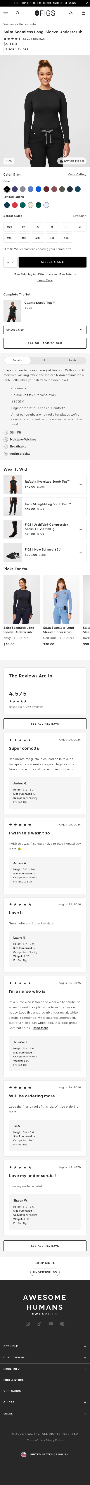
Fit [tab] (45, 360)
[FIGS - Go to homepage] (45, 13)
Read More (40, 1028)
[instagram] (28, 1324)
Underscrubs (27, 24)
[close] (87, 3)
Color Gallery (77, 174)
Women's (9, 24)
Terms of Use (35, 1440)
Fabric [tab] (72, 360)
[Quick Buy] (81, 484)
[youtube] (51, 1324)
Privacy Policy (54, 1440)
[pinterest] (62, 1324)
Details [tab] (17, 360)
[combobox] (10, 262)
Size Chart (80, 216)
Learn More (45, 280)
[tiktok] (39, 1324)
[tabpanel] (45, 412)
